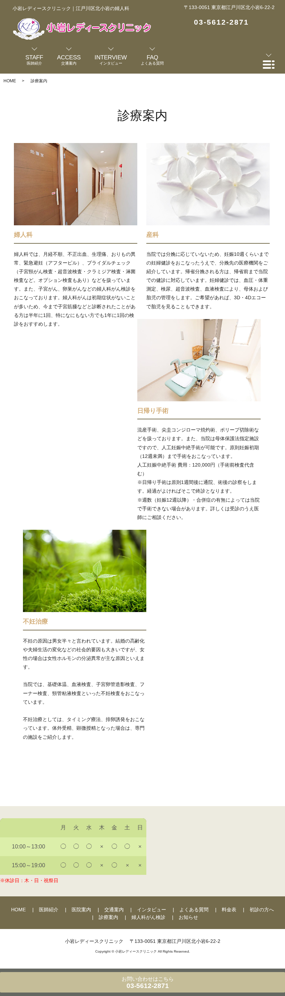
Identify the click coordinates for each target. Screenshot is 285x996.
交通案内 (114, 909)
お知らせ (188, 917)
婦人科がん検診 (148, 917)
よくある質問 (194, 909)
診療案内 (108, 917)
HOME (9, 80)
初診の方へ (262, 909)
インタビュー (151, 909)
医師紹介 (48, 909)
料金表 (229, 909)
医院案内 (81, 909)
